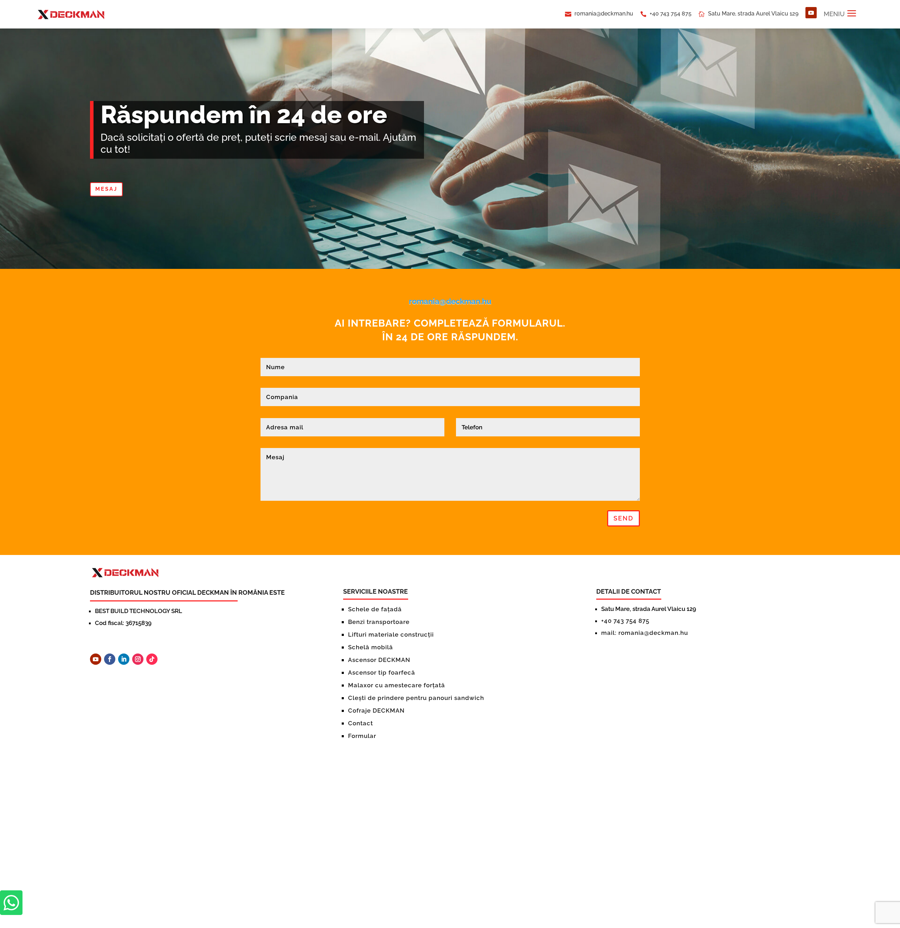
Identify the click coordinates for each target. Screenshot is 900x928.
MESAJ (106, 189)
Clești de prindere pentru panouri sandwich (416, 697)
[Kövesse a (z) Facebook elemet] (109, 659)
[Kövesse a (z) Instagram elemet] (137, 659)
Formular (362, 735)
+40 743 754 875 (671, 13)
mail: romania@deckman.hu (644, 632)
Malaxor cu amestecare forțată (396, 685)
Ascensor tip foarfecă (381, 672)
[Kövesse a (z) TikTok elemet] (152, 659)
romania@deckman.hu (603, 13)
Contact (360, 723)
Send (623, 518)
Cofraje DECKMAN (376, 710)
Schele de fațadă (375, 609)
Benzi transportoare (379, 621)
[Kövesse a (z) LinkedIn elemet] (123, 659)
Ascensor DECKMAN (379, 659)
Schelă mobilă (370, 647)
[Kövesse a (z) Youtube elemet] (811, 12)
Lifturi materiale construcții (391, 634)
